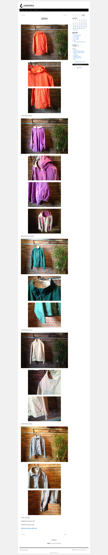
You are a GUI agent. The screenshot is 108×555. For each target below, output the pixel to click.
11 (85, 23)
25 (85, 26)
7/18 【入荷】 (76, 37)
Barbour (66, 15)
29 (79, 28)
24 (83, 26)
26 (73, 28)
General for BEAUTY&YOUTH (79, 41)
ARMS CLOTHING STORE (79, 51)
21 (77, 26)
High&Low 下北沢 (77, 56)
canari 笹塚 (76, 55)
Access (30, 10)
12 (73, 25)
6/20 (74, 40)
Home (22, 10)
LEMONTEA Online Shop (80, 61)
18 (85, 25)
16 (81, 25)
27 (75, 28)
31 (83, 28)
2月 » (77, 30)
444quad (75, 49)
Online (26, 10)
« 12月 (73, 30)
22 (79, 26)
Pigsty (75, 59)
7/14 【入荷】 (76, 39)
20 (75, 26)
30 (81, 28)
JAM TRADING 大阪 (77, 57)
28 (77, 28)
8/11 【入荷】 (76, 36)
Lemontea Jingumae (54, 543)
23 (81, 26)
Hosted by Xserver (23, 550)
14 (77, 25)
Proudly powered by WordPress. (80, 549)
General (41, 10)
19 (73, 26)
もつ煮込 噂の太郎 (77, 35)
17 (83, 25)
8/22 (74, 33)
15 (79, 25)
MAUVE (23, 15)
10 (83, 23)
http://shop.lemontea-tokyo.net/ (29, 528)
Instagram (36, 10)
